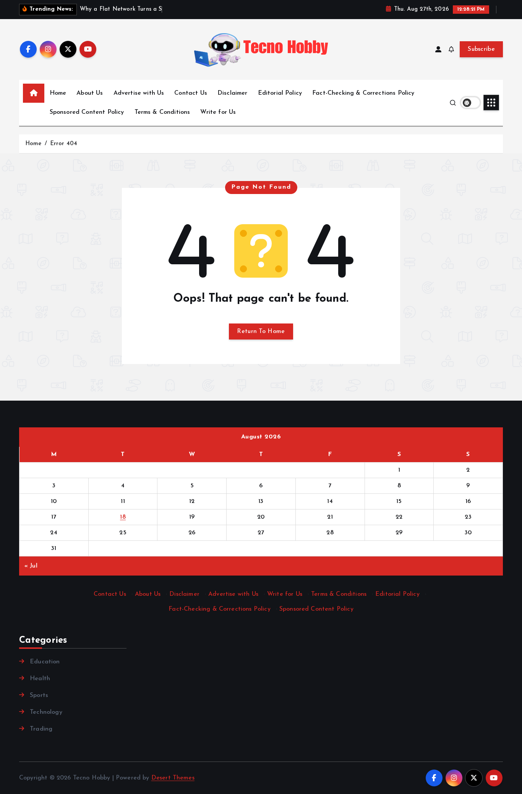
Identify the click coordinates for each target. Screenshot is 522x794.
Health (40, 679)
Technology (46, 712)
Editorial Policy (280, 93)
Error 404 (63, 144)
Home (58, 93)
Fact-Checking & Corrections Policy (363, 93)
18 (123, 517)
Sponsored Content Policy (87, 112)
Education (45, 662)
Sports (39, 695)
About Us (89, 93)
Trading (41, 729)
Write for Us (218, 112)
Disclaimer (232, 93)
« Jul (30, 566)
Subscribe (481, 49)
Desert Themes (173, 778)
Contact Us (190, 93)
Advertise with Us (138, 93)
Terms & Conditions (162, 112)
